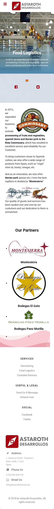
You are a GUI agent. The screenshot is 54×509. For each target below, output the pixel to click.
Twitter (27, 419)
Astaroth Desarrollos (31, 498)
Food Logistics (27, 370)
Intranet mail (27, 397)
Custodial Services (27, 375)
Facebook (27, 414)
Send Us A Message (27, 392)
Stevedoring (27, 366)
